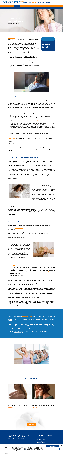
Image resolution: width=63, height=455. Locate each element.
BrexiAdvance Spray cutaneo (9, 2)
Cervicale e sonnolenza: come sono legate (47, 44)
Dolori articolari (39, 6)
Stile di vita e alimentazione (45, 47)
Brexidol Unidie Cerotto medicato (24, 2)
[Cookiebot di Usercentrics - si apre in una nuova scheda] (6, 453)
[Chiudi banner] (61, 445)
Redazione (29, 438)
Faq (8, 439)
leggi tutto (10, 407)
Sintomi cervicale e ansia (46, 8)
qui (25, 449)
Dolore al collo (17, 6)
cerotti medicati (19, 228)
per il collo (27, 316)
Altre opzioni (14, 453)
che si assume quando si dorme (44, 206)
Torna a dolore (31, 424)
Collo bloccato (19, 8)
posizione (35, 206)
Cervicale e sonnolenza (11, 8)
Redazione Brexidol (15, 23)
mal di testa (23, 60)
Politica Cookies (29, 442)
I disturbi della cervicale (47, 41)
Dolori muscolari (31, 6)
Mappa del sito (29, 443)
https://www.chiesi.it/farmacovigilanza (42, 442)
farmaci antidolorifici (13, 265)
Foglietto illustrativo (11, 438)
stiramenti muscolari (19, 113)
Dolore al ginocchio (47, 6)
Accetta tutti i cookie (53, 446)
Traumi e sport (41, 2)
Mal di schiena (24, 6)
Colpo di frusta (37, 8)
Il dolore (34, 2)
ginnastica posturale (49, 271)
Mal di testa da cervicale (28, 8)
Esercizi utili (48, 2)
